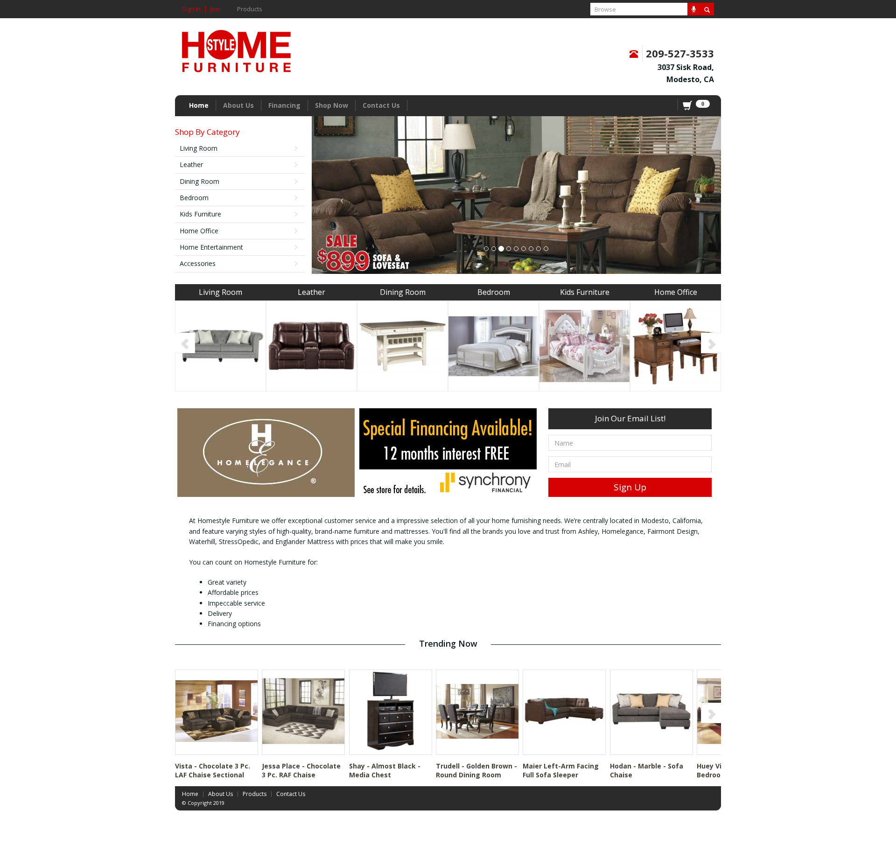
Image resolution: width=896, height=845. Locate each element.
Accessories (198, 263)
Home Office (199, 230)
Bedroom (194, 197)
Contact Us (381, 105)
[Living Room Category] (220, 345)
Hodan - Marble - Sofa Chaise (646, 770)
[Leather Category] (311, 345)
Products (249, 9)
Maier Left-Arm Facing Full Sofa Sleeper (561, 770)
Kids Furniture (200, 214)
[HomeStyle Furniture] (236, 47)
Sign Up (630, 487)
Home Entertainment (211, 247)
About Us (238, 105)
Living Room (198, 148)
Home (199, 105)
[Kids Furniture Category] (584, 345)
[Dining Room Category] (402, 345)
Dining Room (199, 181)
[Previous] (185, 343)
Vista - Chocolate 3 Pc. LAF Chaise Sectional (212, 770)
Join (215, 9)
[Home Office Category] (675, 345)
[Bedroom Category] (493, 345)
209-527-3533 (680, 53)
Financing (284, 105)
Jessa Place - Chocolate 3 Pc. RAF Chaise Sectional (301, 775)
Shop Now (331, 105)
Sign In (191, 9)
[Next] (711, 343)
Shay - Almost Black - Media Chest (384, 770)
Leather (191, 164)
